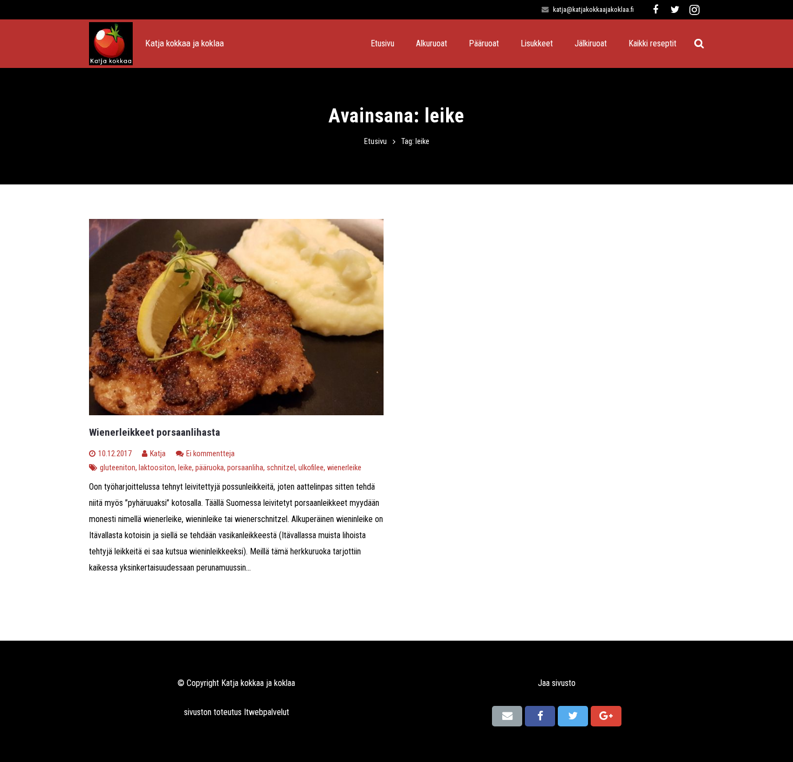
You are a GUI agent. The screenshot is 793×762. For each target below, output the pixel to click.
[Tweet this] (573, 716)
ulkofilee (311, 467)
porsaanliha (245, 467)
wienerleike (344, 467)
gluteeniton (117, 467)
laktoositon (157, 467)
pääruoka (209, 467)
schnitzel (280, 467)
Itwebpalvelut (266, 712)
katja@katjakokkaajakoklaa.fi (593, 9)
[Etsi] (699, 44)
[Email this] (507, 716)
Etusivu (375, 141)
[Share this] (540, 716)
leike (185, 467)
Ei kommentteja (210, 453)
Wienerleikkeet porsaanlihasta (154, 432)
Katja (158, 453)
